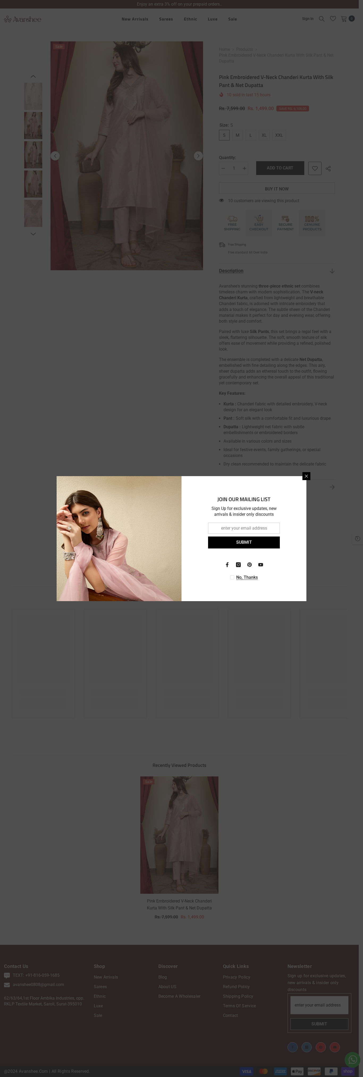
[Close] (306, 476)
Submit (244, 542)
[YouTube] (260, 564)
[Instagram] (238, 564)
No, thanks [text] (247, 577)
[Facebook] (227, 564)
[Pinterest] (249, 564)
